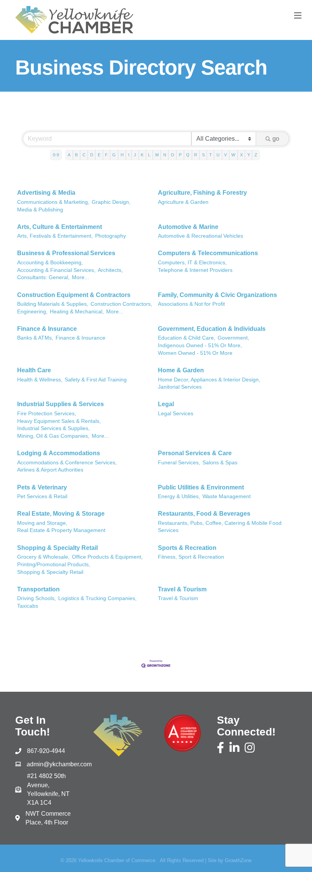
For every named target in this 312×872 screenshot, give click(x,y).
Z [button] (256, 154)
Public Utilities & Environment (201, 487)
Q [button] (187, 154)
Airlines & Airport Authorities (50, 470)
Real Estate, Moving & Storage (61, 513)
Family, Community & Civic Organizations (217, 295)
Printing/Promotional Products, (53, 564)
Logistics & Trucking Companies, (97, 598)
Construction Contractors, (121, 304)
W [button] (233, 154)
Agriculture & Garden (183, 202)
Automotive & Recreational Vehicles (200, 236)
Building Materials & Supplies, (52, 304)
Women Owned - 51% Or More (195, 353)
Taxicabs (27, 606)
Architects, (110, 270)
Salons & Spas (219, 462)
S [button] (203, 154)
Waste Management (226, 496)
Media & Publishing (40, 210)
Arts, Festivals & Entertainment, (55, 236)
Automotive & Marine (188, 227)
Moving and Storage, (42, 523)
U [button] (218, 154)
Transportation (38, 589)
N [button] (164, 154)
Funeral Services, (179, 462)
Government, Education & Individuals (212, 329)
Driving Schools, (36, 598)
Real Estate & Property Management (61, 530)
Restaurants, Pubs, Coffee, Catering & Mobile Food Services (220, 527)
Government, (233, 338)
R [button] (195, 154)
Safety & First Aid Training (96, 380)
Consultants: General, (43, 277)
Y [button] (248, 154)
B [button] (76, 154)
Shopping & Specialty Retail (57, 548)
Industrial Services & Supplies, (53, 428)
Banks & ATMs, (35, 338)
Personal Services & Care (195, 453)
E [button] (99, 154)
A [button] (69, 154)
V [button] (225, 154)
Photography (110, 236)
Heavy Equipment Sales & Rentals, (59, 421)
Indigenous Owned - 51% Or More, (200, 345)
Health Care (34, 370)
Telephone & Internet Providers (195, 270)
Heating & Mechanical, (77, 311)
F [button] (106, 154)
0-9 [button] (56, 154)
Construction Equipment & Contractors (74, 295)
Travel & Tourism (182, 589)
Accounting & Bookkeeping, (50, 262)
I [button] (128, 154)
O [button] (172, 154)
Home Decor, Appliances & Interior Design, (209, 380)
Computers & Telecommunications (208, 253)
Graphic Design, (111, 202)
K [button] (142, 154)
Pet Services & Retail (42, 496)
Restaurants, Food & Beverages (204, 513)
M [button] (157, 154)
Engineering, (32, 311)
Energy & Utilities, (179, 496)
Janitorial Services (180, 387)
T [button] (210, 154)
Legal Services (175, 413)
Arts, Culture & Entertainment (59, 227)
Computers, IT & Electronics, (192, 262)
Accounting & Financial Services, (56, 270)
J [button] (135, 154)
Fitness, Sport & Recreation (191, 557)
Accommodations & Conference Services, (67, 462)
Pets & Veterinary (42, 487)
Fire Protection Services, (46, 413)
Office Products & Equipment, (107, 557)
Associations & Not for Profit (191, 304)
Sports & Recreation (187, 548)
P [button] (180, 154)
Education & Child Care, (186, 338)
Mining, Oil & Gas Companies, (53, 436)
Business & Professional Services (66, 253)
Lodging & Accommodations (58, 453)
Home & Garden (181, 370)
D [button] (91, 154)
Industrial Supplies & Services (60, 404)
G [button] (114, 154)
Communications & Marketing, (53, 202)
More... (80, 277)
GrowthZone (238, 860)
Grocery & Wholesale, (43, 557)
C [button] (84, 154)
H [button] (122, 154)
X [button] (241, 154)
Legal (166, 404)
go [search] (275, 138)
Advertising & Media (46, 192)
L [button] (149, 154)
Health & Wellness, (39, 380)
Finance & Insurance (47, 329)
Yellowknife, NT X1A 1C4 (48, 789)
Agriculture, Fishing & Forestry (202, 192)
